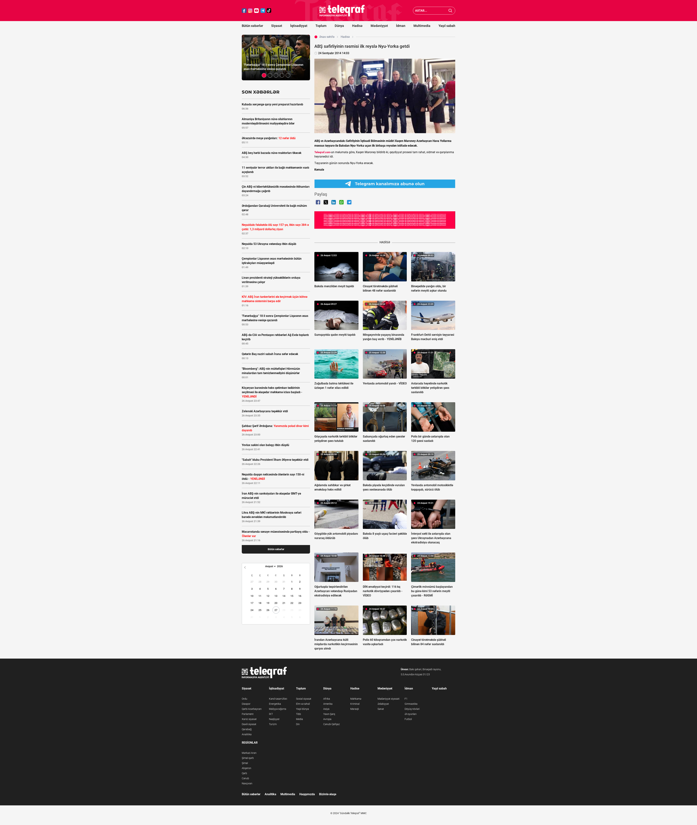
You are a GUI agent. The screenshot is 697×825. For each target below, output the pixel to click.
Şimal (245, 763)
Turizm (273, 724)
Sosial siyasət (303, 698)
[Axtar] (450, 10)
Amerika (328, 703)
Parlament (248, 714)
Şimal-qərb (248, 758)
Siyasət (276, 26)
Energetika (275, 703)
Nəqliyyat (274, 719)
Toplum (321, 26)
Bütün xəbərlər (252, 26)
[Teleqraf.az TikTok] (269, 10)
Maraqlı (354, 708)
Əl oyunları (411, 714)
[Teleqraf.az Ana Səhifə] (342, 10)
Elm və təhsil (303, 703)
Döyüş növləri (412, 708)
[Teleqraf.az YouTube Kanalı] (384, 219)
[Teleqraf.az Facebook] (244, 10)
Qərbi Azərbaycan (252, 708)
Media (299, 719)
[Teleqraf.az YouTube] (256, 10)
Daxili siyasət (249, 724)
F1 (406, 698)
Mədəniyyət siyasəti (389, 698)
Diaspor (246, 703)
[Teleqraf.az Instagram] (250, 10)
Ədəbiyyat (383, 703)
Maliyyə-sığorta (277, 708)
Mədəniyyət (379, 26)
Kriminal (355, 703)
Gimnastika (411, 703)
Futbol (408, 719)
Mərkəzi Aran (249, 752)
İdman (400, 26)
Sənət (381, 708)
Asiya (326, 708)
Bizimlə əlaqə (327, 794)
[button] (264, 75)
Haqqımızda (307, 794)
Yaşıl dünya (302, 708)
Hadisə (357, 26)
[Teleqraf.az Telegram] (262, 10)
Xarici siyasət (249, 719)
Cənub (245, 778)
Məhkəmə (355, 698)
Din (298, 724)
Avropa (327, 719)
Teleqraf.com (322, 152)
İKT (271, 714)
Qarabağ (247, 729)
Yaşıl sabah (447, 26)
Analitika (247, 734)
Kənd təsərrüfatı (278, 698)
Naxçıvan (247, 783)
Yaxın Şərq (329, 714)
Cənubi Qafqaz (331, 724)
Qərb (244, 773)
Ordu (244, 698)
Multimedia (421, 26)
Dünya (339, 26)
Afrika (326, 698)
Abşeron (246, 768)
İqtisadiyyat (298, 26)
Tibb (298, 714)
